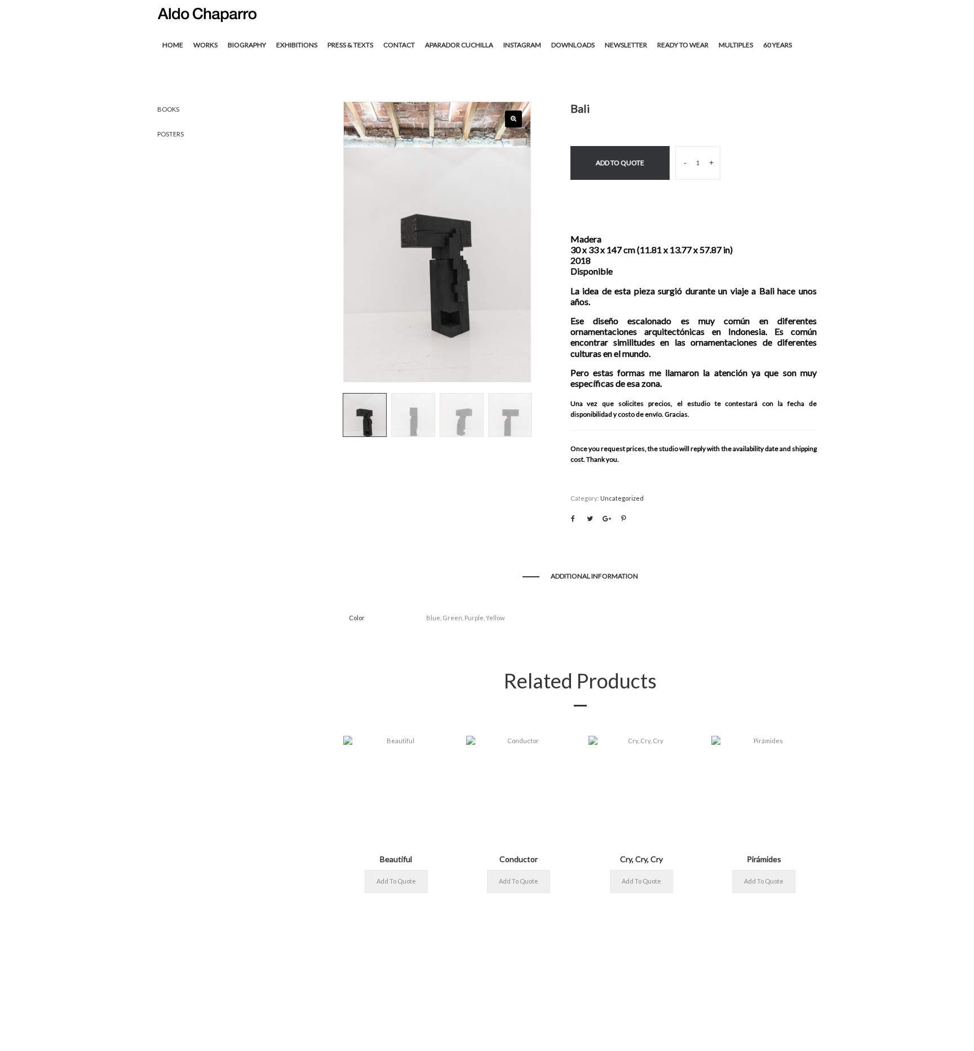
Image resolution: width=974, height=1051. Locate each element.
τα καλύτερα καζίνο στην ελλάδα (487, 1010)
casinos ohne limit (487, 994)
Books (168, 109)
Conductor (518, 859)
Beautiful (396, 859)
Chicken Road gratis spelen (487, 1043)
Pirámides (764, 859)
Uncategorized (622, 498)
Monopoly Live (487, 1027)
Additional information (594, 576)
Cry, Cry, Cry (641, 859)
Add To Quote (620, 162)
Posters (170, 134)
